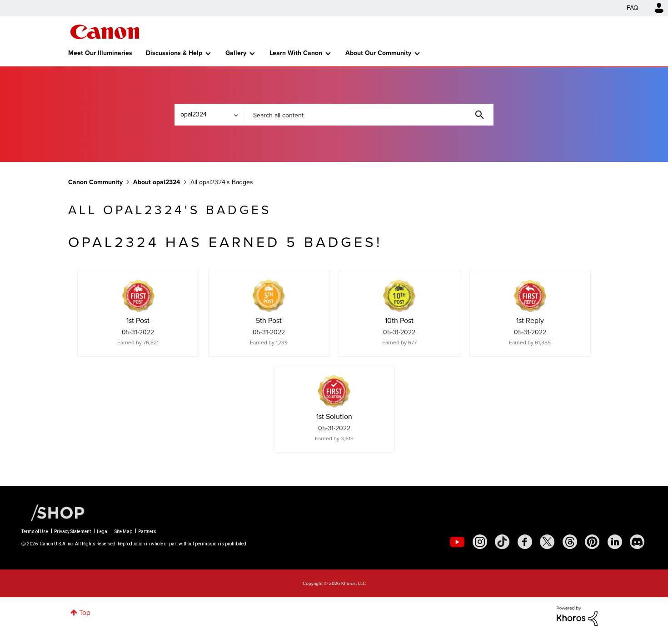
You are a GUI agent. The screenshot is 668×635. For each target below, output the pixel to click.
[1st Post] (138, 295)
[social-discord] (637, 541)
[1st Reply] (529, 295)
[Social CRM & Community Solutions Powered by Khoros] (577, 615)
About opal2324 (156, 182)
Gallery (235, 53)
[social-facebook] (525, 541)
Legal (103, 531)
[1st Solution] (334, 391)
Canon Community (104, 32)
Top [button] (84, 612)
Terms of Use (34, 531)
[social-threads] (570, 541)
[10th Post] (399, 295)
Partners (147, 531)
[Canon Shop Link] (53, 512)
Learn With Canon (295, 53)
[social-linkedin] (615, 541)
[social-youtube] (457, 541)
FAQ (632, 8)
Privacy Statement (72, 531)
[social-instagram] (480, 541)
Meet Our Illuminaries (100, 53)
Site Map (123, 531)
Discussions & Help (174, 53)
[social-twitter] (547, 541)
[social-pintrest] (592, 541)
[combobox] (369, 115)
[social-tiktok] (502, 541)
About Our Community (378, 53)
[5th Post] (268, 295)
